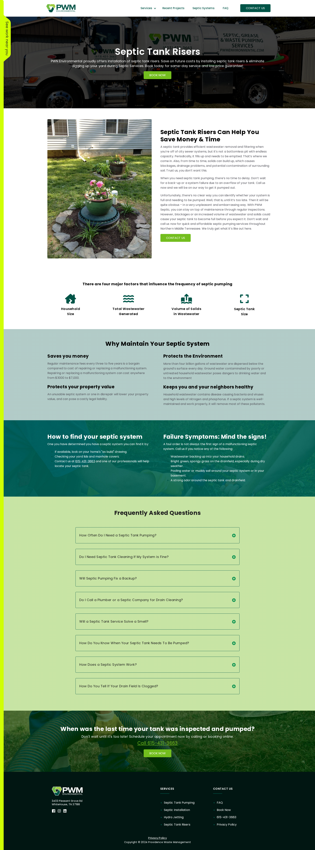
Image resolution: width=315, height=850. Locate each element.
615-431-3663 (85, 461)
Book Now (224, 810)
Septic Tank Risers (177, 824)
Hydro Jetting (174, 817)
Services (146, 8)
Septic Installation (177, 810)
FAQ (225, 8)
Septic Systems (203, 8)
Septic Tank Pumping (179, 803)
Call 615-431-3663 (157, 743)
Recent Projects (173, 8)
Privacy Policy (227, 824)
